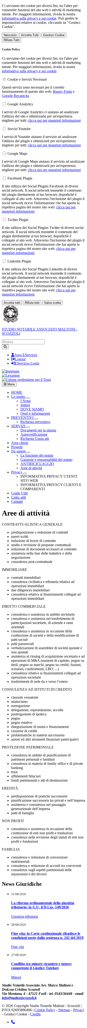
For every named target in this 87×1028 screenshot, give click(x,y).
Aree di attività (31, 468)
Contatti (17, 502)
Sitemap (64, 1010)
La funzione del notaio (36, 455)
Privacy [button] (17, 472)
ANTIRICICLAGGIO (37, 464)
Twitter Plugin (17, 220)
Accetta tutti (12, 302)
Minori (16, 977)
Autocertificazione (33, 434)
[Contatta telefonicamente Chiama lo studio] (13, 1022)
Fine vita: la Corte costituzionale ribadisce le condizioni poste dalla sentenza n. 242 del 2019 (47, 935)
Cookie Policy (44, 1010)
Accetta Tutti (30, 35)
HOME (16, 392)
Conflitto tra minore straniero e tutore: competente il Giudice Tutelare (41, 966)
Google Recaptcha (15, 96)
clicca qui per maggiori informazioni (54, 120)
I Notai (25, 401)
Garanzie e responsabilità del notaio (46, 460)
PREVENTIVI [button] (22, 418)
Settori (25, 405)
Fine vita (17, 947)
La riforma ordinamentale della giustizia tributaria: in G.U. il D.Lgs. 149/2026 (42, 905)
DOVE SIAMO (32, 409)
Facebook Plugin (19, 178)
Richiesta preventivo (35, 422)
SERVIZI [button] (18, 426)
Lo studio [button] (18, 397)
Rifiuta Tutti (11, 40)
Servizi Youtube (19, 129)
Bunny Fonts (62, 91)
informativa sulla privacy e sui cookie (29, 18)
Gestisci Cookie (53, 35)
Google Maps (17, 153)
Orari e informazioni (35, 413)
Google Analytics (20, 104)
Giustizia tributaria (24, 916)
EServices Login (27, 363)
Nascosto (10, 35)
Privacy (78, 1010)
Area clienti (19, 443)
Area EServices (25, 355)
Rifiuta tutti (32, 302)
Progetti (17, 447)
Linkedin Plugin (19, 261)
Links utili (18, 497)
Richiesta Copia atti (34, 439)
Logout (20, 359)
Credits (35, 1014)
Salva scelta (52, 302)
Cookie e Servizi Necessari (27, 79)
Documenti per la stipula (38, 430)
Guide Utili (19, 493)
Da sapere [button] (19, 451)
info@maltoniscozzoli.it (19, 998)
